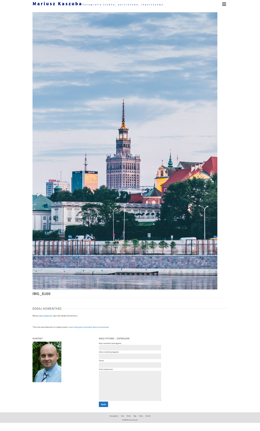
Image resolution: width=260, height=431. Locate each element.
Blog (135, 416)
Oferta (141, 416)
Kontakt (148, 416)
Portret (129, 416)
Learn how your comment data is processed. (89, 327)
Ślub (122, 416)
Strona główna (113, 416)
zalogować (47, 315)
